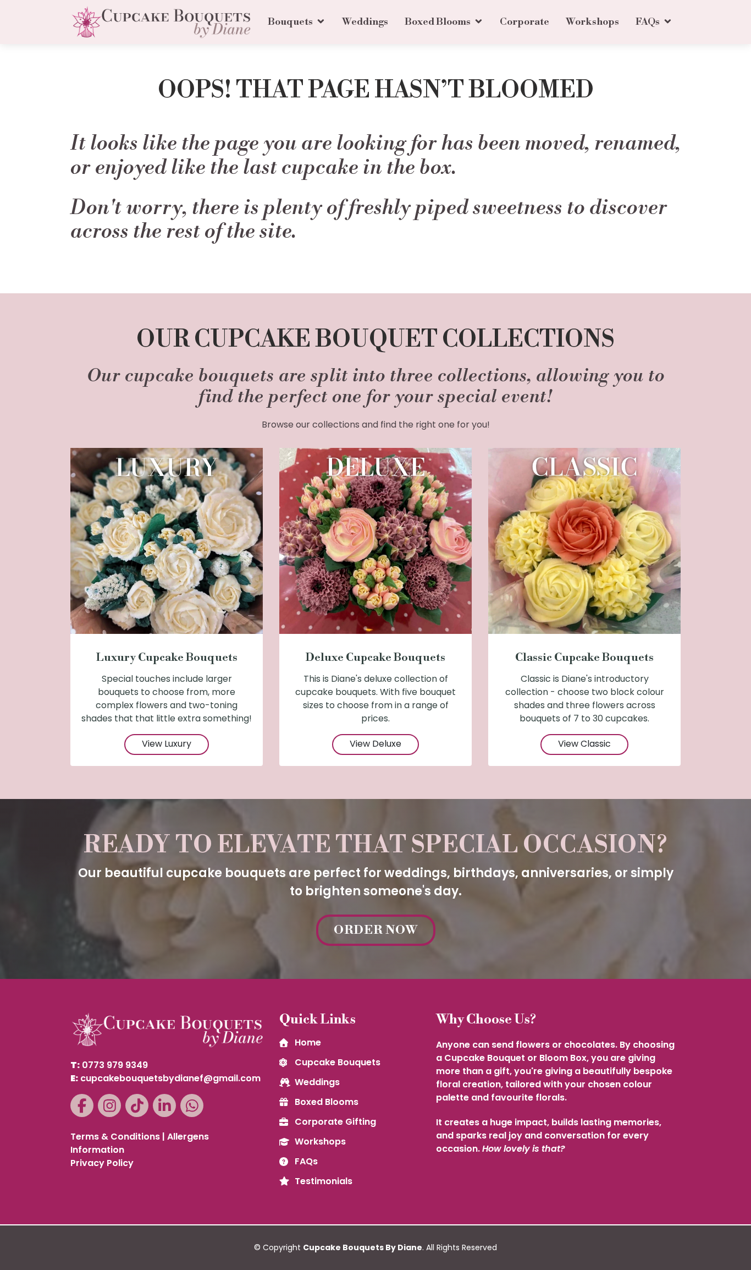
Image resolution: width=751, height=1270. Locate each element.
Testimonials (323, 1181)
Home (308, 1042)
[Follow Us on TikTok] (136, 1105)
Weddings (365, 21)
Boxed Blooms (438, 21)
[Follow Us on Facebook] (81, 1105)
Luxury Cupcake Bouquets (167, 658)
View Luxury (166, 743)
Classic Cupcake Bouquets (584, 658)
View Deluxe (375, 743)
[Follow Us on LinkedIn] (164, 1105)
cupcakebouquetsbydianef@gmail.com (170, 1078)
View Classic (584, 743)
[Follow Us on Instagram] (109, 1105)
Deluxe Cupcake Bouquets (375, 658)
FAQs (648, 21)
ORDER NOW (376, 930)
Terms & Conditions (115, 1136)
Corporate (524, 21)
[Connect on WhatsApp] (191, 1105)
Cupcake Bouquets (337, 1062)
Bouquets (290, 21)
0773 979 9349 (115, 1065)
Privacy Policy (102, 1163)
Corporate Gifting (335, 1122)
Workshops (592, 21)
